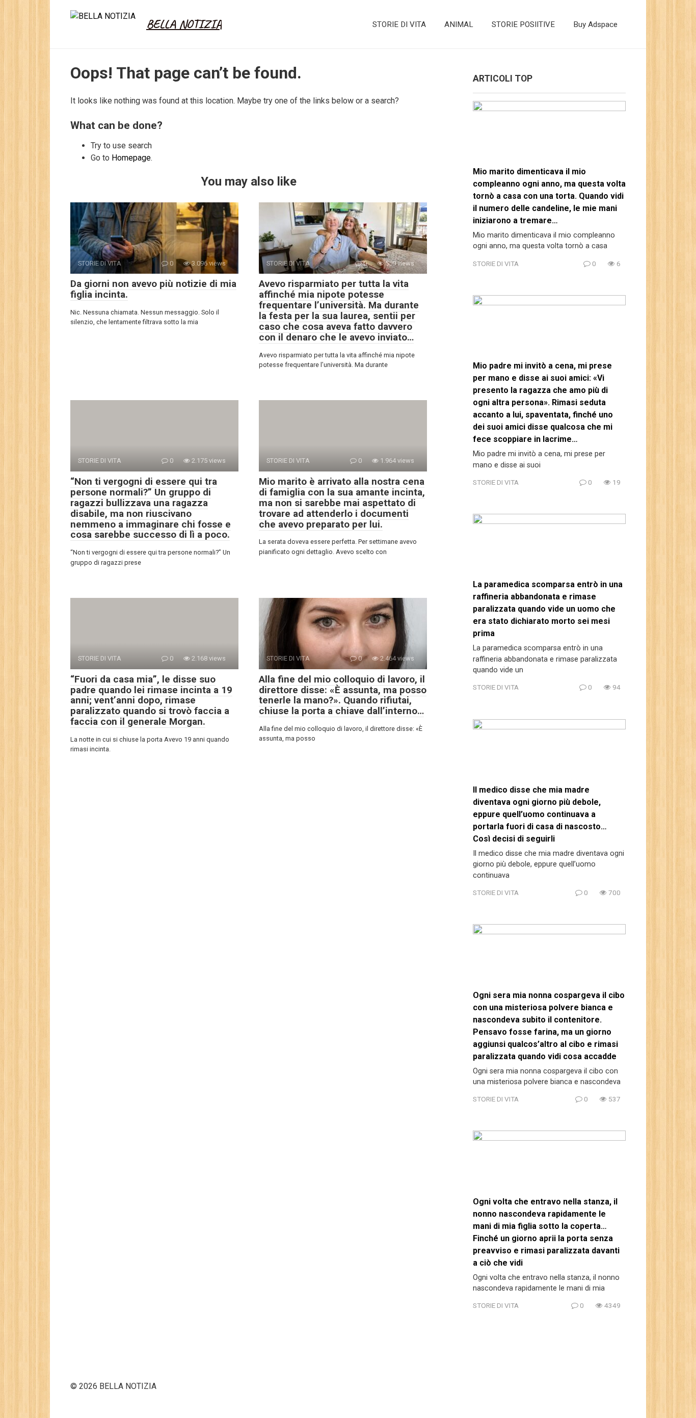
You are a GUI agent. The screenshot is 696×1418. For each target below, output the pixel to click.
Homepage (131, 158)
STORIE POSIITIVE (523, 24)
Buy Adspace (595, 24)
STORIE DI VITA (399, 24)
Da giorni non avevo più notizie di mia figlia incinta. (153, 289)
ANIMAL (458, 24)
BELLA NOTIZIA (184, 24)
